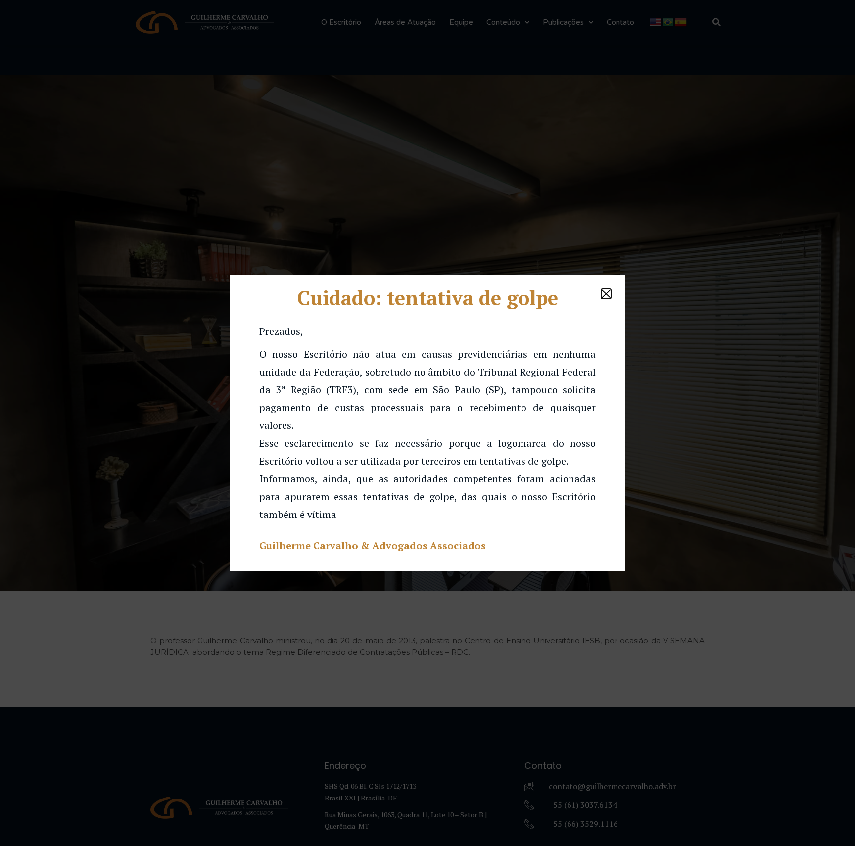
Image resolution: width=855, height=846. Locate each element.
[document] (427, 423)
